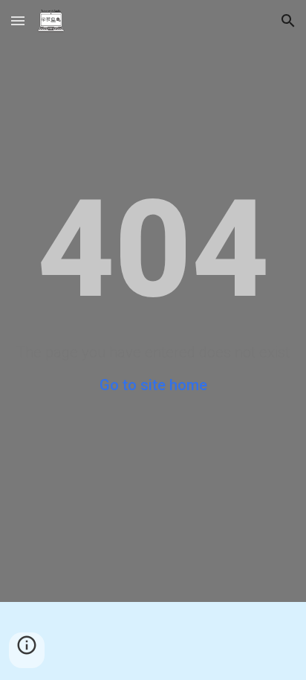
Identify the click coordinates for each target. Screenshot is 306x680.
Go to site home (153, 385)
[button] (18, 20)
